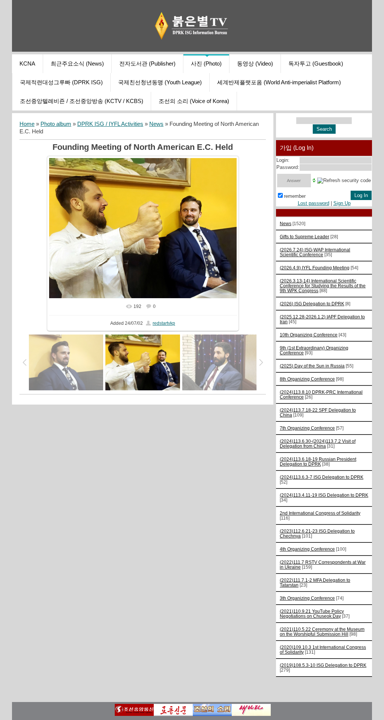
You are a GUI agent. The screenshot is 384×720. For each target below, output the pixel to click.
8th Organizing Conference (307, 378)
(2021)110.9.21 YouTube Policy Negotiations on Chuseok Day (312, 613)
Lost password (313, 203)
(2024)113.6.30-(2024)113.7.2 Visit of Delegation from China (318, 443)
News (156, 124)
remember (295, 196)
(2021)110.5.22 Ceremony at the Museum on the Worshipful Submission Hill (322, 631)
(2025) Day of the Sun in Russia (312, 365)
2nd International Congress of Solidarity (320, 513)
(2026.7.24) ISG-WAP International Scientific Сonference (315, 252)
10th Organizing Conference (309, 334)
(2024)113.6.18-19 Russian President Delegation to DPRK (318, 461)
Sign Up (342, 203)
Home (27, 124)
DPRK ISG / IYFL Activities (110, 124)
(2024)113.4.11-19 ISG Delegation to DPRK (324, 495)
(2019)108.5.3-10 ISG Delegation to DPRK (323, 665)
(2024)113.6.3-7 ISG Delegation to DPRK (321, 477)
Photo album (55, 124)
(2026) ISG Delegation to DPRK (312, 303)
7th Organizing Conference (307, 428)
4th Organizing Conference (307, 549)
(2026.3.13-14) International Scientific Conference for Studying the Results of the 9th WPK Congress (323, 285)
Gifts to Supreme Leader (304, 236)
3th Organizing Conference (307, 598)
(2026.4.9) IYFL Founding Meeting (315, 267)
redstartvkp (164, 323)
